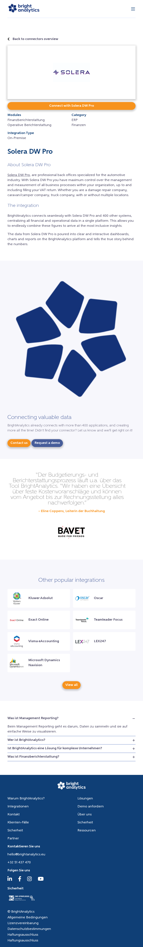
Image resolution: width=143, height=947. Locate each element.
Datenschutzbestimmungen (29, 929)
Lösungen (85, 798)
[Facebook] (19, 880)
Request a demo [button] (47, 443)
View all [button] (71, 685)
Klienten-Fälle (18, 822)
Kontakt (13, 814)
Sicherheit (85, 822)
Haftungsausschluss (22, 935)
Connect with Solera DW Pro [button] (71, 106)
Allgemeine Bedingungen (27, 917)
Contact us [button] (19, 443)
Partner (13, 838)
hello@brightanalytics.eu (26, 854)
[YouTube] (41, 880)
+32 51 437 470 (19, 862)
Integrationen (18, 806)
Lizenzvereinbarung (23, 923)
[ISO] (21, 901)
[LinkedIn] (9, 880)
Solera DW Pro (18, 175)
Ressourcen (86, 830)
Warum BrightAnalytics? (26, 798)
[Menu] (133, 8)
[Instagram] (29, 880)
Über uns (84, 814)
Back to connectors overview (35, 39)
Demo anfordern (90, 806)
